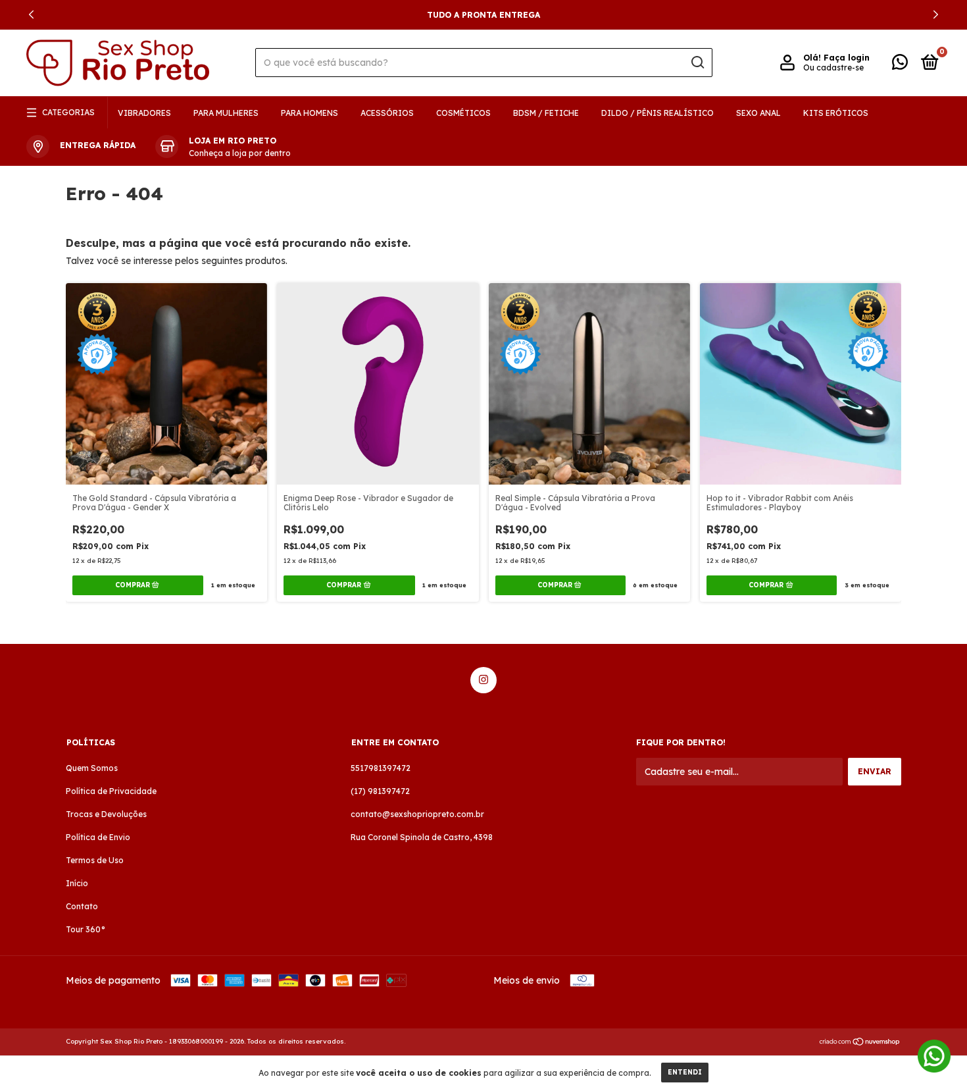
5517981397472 (380, 768)
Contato (82, 906)
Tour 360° (85, 929)
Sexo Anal (758, 113)
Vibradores (144, 113)
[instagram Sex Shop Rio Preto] (483, 680)
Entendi (685, 1072)
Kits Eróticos (835, 113)
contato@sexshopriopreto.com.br (417, 814)
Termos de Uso (95, 860)
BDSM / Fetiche (546, 113)
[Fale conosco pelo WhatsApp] (899, 64)
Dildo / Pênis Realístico (657, 113)
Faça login (847, 58)
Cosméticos (463, 113)
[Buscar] (697, 62)
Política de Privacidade (111, 791)
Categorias (68, 112)
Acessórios (387, 113)
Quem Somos (92, 768)
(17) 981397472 (380, 791)
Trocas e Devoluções (106, 814)
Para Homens (309, 113)
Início (77, 883)
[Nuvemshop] (860, 1043)
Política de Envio (98, 837)
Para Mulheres (226, 113)
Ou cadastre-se (833, 67)
